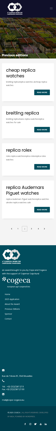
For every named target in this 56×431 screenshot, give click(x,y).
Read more (42, 92)
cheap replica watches (20, 73)
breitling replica (22, 113)
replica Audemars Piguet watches (25, 190)
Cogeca (17, 412)
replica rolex (19, 150)
